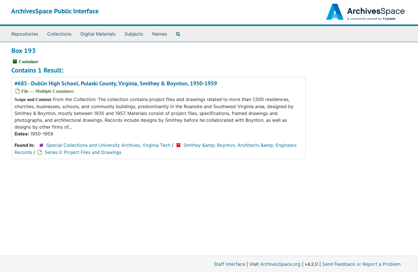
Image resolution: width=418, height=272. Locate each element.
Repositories (24, 34)
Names (159, 34)
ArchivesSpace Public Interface (55, 11)
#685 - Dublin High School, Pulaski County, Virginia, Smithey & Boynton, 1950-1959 (116, 83)
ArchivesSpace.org (280, 264)
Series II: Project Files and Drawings (83, 152)
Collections (59, 34)
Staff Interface (229, 264)
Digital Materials (97, 34)
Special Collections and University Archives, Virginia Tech (108, 145)
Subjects (134, 34)
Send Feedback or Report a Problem (361, 264)
